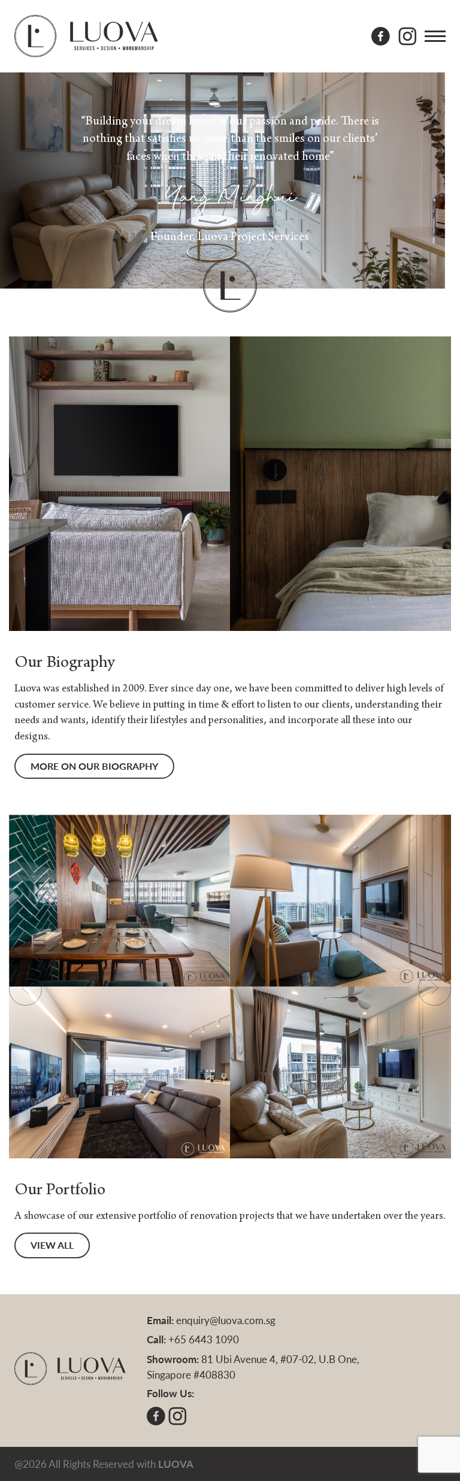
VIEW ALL (52, 1245)
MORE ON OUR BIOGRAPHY (94, 766)
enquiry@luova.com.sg (226, 1320)
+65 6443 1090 (203, 1339)
